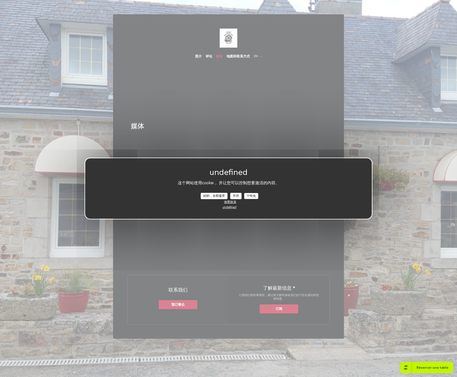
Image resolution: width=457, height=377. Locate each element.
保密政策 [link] (230, 202)
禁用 (236, 195)
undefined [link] (229, 207)
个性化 (251, 195)
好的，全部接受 (214, 195)
